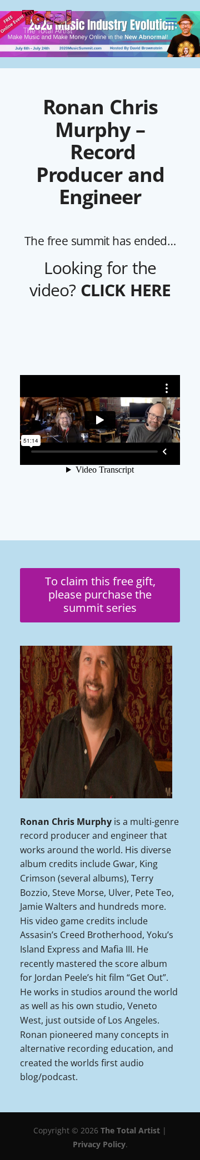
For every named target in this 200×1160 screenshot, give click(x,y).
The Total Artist (130, 1130)
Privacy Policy (99, 1144)
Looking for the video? (100, 278)
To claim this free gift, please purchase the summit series (100, 594)
